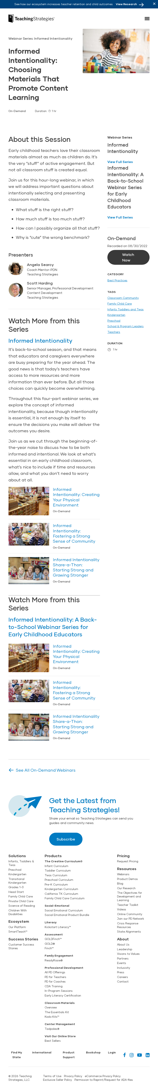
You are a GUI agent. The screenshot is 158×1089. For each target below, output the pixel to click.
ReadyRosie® (54, 960)
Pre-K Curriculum (56, 884)
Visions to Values (128, 953)
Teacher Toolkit (127, 904)
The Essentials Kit (57, 1012)
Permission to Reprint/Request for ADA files (103, 1079)
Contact (123, 981)
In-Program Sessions (59, 990)
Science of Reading (21, 905)
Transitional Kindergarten (17, 880)
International (41, 1052)
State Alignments (129, 931)
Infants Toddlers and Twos (125, 309)
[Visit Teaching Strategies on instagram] (132, 1055)
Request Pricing (127, 861)
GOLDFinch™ (53, 939)
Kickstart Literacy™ (58, 927)
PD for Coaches (55, 981)
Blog (120, 883)
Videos (121, 909)
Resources (126, 868)
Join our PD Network (130, 918)
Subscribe (66, 839)
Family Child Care (119, 303)
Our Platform (17, 927)
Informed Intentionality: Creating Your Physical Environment (76, 497)
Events (121, 963)
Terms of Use (52, 1076)
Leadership (124, 949)
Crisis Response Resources (127, 925)
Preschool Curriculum (59, 879)
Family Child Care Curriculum (65, 898)
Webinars (123, 874)
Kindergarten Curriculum (61, 889)
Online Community (129, 914)
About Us (123, 944)
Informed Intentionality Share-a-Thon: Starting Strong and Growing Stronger (76, 567)
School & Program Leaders (125, 326)
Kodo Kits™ (52, 1016)
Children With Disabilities (17, 912)
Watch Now (128, 257)
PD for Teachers (55, 977)
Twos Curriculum (56, 875)
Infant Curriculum (56, 866)
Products (53, 855)
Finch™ (49, 948)
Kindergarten (116, 315)
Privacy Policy (73, 1076)
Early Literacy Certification (63, 995)
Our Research (126, 888)
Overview (51, 1007)
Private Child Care (20, 901)
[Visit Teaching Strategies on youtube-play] (139, 1055)
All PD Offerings (55, 972)
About (123, 939)
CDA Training (54, 986)
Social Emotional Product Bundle (67, 915)
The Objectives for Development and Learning (129, 896)
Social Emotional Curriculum (64, 910)
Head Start (16, 892)
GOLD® (50, 943)
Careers (122, 977)
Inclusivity (123, 967)
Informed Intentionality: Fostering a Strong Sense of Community (74, 533)
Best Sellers (53, 1040)
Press (120, 972)
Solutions (17, 855)
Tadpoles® (52, 1028)
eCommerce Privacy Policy (103, 1076)
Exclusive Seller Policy (57, 1079)
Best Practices (117, 280)
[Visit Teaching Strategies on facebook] (124, 1055)
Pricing (123, 855)
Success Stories (23, 939)
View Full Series (120, 162)
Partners (123, 958)
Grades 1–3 (16, 887)
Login (112, 1052)
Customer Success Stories (21, 946)
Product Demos (127, 879)
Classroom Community (123, 297)
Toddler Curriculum (58, 870)
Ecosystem (18, 921)
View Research (126, 4)
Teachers (113, 332)
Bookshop (93, 1052)
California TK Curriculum (61, 893)
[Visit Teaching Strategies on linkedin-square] (148, 1055)
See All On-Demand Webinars (46, 770)
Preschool (113, 320)
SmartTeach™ (17, 931)
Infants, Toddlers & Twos (21, 863)
